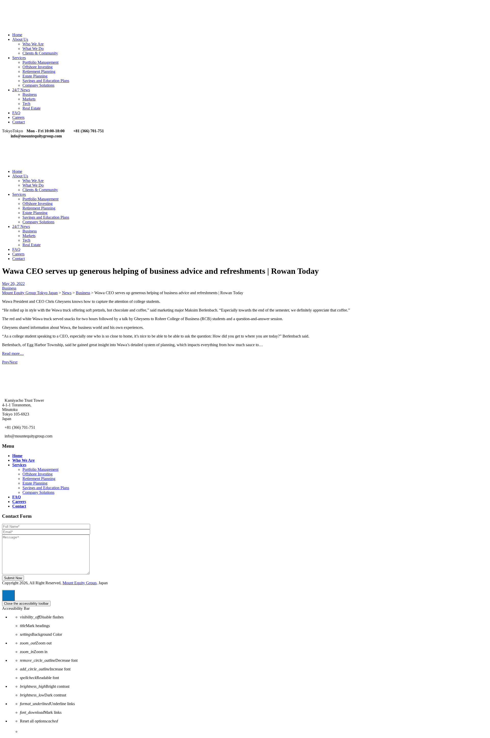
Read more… (13, 353)
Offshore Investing (37, 67)
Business (29, 94)
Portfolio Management (40, 62)
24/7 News (21, 90)
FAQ (16, 113)
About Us (20, 39)
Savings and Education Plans (45, 81)
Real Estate (31, 108)
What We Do (33, 48)
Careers (18, 117)
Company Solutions (38, 85)
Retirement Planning (38, 71)
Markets (28, 99)
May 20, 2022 (13, 283)
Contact (18, 122)
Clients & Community (40, 53)
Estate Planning (34, 76)
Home (17, 35)
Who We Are (33, 44)
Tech (26, 103)
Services (19, 58)
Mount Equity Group (79, 583)
